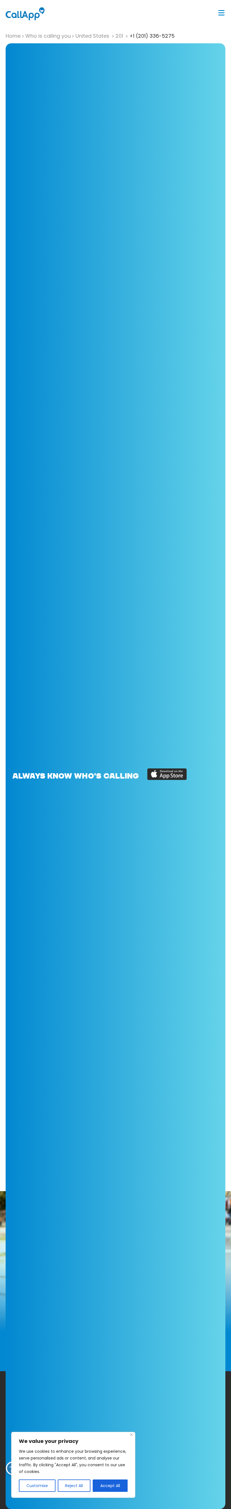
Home (13, 35)
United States (93, 35)
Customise (37, 1485)
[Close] (131, 1434)
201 (120, 35)
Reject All (74, 1485)
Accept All (110, 1485)
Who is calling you (48, 35)
